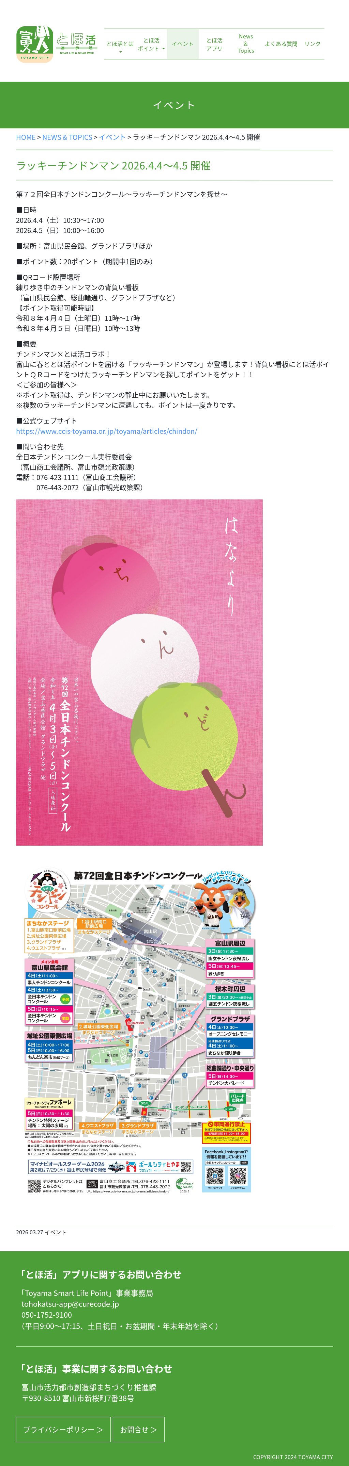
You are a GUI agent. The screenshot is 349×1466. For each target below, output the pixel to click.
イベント (183, 43)
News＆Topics (246, 43)
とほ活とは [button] (120, 43)
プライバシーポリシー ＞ (63, 1429)
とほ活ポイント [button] (149, 44)
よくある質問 (281, 43)
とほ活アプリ (214, 44)
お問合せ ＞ (138, 1429)
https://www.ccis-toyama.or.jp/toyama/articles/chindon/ (106, 431)
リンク (312, 43)
